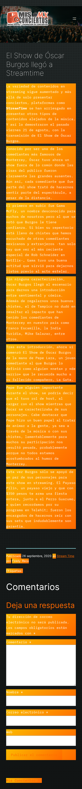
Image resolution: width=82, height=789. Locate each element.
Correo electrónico (27, 712)
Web (9, 732)
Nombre (14, 692)
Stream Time (65, 556)
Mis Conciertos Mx (24, 780)
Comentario (18, 642)
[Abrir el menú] (74, 18)
